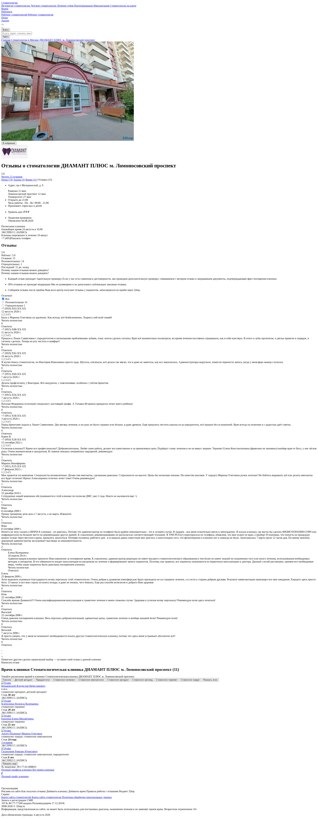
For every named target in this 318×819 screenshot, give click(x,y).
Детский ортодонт (24, 680)
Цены (4, 17)
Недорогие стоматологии (16, 5)
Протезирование (84, 5)
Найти (6, 37)
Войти (6, 30)
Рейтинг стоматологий (14, 14)
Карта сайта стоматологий (16, 797)
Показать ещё (10, 763)
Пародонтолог (43, 680)
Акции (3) (19, 179)
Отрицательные (15, 305)
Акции (5, 20)
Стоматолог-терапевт (166, 680)
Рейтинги (6, 11)
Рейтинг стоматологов (40, 14)
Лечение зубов (65, 5)
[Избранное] (2, 24)
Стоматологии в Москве (25, 40)
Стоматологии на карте (123, 5)
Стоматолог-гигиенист (64, 680)
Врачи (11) (31, 179)
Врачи (4, 8)
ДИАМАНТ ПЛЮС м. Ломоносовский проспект (67, 40)
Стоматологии (9, 2)
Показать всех (210, 680)
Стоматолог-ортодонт (118, 680)
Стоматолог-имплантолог (91, 680)
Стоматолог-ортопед (142, 680)
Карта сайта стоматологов (47, 797)
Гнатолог (7, 680)
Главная (6, 40)
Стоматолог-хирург (190, 680)
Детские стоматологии (44, 5)
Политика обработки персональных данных (87, 797)
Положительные (16, 302)
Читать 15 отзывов (11, 176)
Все (7, 299)
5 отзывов (7, 742)
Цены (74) (7, 179)
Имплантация (102, 5)
